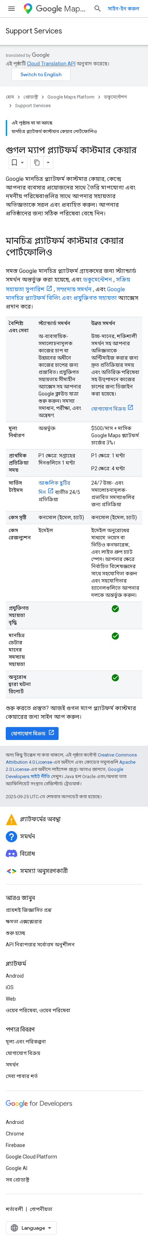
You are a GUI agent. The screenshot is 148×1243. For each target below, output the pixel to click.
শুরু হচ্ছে (15, 933)
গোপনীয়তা (41, 1209)
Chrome (15, 1134)
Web (11, 999)
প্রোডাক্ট (30, 97)
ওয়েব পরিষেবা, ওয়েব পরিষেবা (38, 1010)
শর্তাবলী (14, 1209)
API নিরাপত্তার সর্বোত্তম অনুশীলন (40, 944)
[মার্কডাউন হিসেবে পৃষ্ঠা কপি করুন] (37, 162)
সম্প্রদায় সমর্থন (74, 289)
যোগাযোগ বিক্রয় (108, 409)
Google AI (16, 1168)
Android (15, 976)
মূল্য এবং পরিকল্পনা (26, 1042)
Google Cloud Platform (31, 1157)
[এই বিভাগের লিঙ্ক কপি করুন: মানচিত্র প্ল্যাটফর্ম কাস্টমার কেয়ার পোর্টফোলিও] (59, 253)
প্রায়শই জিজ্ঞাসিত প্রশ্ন (28, 910)
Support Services (34, 31)
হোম (10, 97)
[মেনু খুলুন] (11, 8)
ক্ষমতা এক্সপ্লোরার (24, 921)
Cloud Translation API (51, 64)
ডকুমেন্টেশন (115, 97)
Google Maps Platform (70, 97)
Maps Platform (76, 9)
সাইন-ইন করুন (123, 9)
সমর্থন (12, 1065)
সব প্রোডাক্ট (17, 1180)
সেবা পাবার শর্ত (22, 1076)
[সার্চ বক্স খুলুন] (97, 8)
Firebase (15, 1145)
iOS (10, 987)
